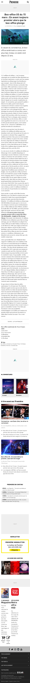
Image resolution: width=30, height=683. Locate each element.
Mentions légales (4, 681)
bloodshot (3, 345)
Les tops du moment (7, 665)
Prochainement (5, 654)
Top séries (4, 657)
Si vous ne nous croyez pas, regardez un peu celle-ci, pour (14, 215)
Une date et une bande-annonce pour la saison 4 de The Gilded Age (14, 496)
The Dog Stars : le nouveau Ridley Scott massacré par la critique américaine (14, 492)
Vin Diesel (23, 344)
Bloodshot (19, 395)
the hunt (8, 345)
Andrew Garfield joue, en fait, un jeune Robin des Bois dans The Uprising (14, 500)
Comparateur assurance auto (7, 675)
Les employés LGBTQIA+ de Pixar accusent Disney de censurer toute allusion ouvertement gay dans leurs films (15, 471)
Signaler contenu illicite (14, 681)
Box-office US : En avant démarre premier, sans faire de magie (12, 457)
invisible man (14, 345)
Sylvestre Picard (21, 26)
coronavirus (9, 344)
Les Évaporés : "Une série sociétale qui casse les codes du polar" (14, 489)
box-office (3, 344)
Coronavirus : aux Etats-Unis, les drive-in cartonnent (14, 422)
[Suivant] (27, 386)
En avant (15, 344)
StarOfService (21, 676)
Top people (4, 661)
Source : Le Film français (15, 321)
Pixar (18, 344)
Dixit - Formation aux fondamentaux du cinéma (11, 678)
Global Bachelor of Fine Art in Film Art (9, 676)
